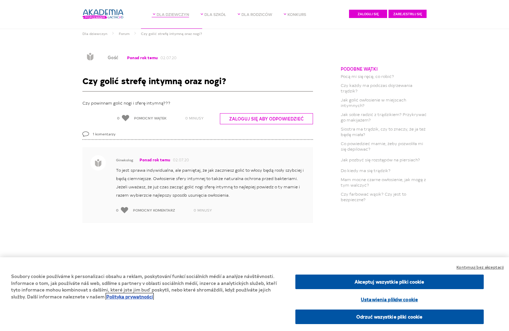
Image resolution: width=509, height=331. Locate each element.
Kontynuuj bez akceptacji (480, 267)
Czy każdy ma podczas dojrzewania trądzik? (376, 87)
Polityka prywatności (129, 296)
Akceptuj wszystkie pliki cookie (390, 282)
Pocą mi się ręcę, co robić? (367, 76)
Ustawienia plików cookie (389, 299)
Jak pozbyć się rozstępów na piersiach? (380, 159)
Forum (124, 33)
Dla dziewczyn (94, 33)
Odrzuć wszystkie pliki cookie (389, 317)
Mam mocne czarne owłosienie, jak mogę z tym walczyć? (383, 182)
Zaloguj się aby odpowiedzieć (266, 119)
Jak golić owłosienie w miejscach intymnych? (373, 102)
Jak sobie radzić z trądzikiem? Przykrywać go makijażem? (384, 117)
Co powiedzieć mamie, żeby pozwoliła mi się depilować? (382, 146)
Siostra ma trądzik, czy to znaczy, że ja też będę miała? (383, 131)
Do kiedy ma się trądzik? (366, 170)
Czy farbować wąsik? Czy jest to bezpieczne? (373, 196)
